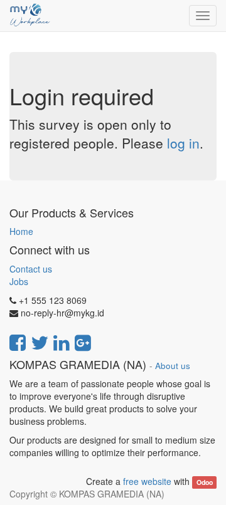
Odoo (204, 482)
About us (172, 366)
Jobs (18, 281)
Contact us (30, 269)
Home (21, 231)
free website (147, 481)
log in (183, 142)
